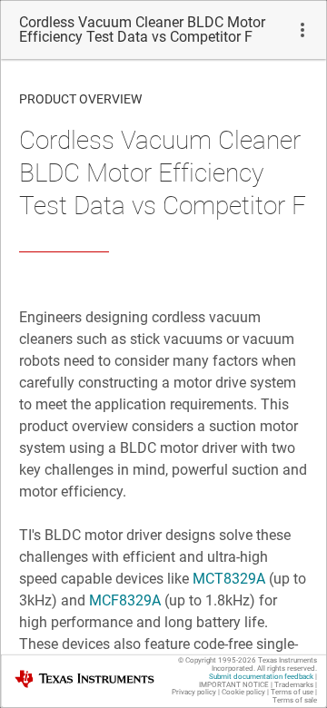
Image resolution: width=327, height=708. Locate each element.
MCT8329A (229, 578)
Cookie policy (243, 692)
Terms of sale (294, 700)
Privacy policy (194, 692)
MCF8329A (125, 600)
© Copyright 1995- (217, 660)
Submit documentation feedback (261, 677)
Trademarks (293, 685)
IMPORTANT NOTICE (234, 685)
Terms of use (292, 692)
